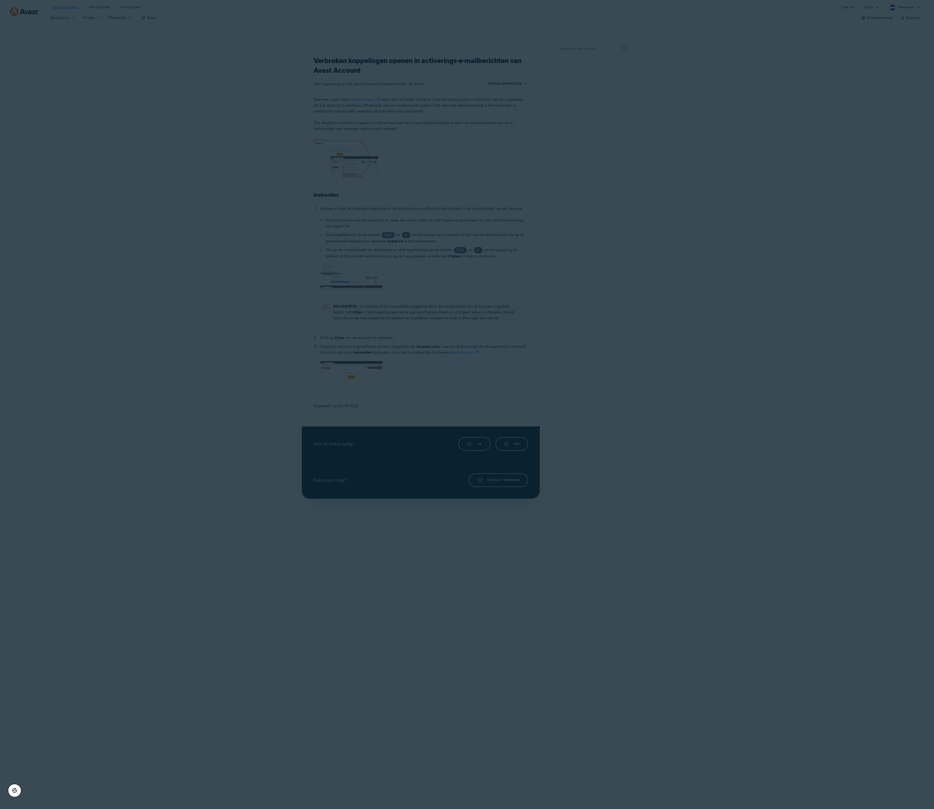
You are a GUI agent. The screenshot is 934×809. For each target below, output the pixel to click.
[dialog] (467, 404)
